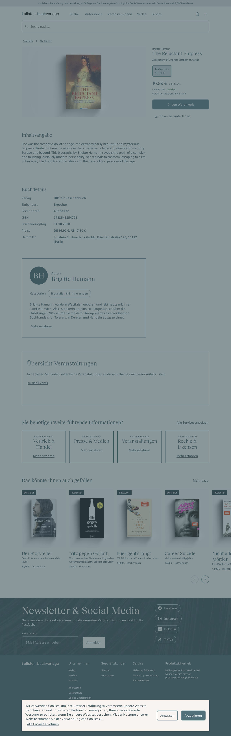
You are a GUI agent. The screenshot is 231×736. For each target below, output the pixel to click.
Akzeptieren (193, 715)
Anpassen (167, 715)
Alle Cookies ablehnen (43, 724)
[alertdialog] (115, 715)
